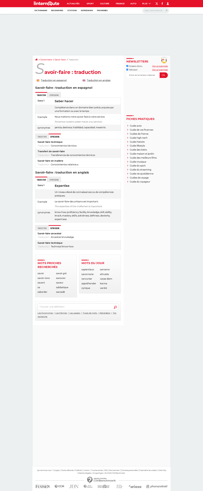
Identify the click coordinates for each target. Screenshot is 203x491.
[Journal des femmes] (42, 486)
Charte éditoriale (67, 470)
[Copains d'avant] (103, 486)
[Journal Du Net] (74, 486)
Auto (133, 3)
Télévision (133, 70)
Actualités (73, 3)
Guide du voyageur (140, 181)
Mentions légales (84, 473)
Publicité (78, 470)
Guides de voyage (139, 177)
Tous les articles (97, 470)
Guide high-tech (139, 138)
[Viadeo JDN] (119, 486)
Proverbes (102, 10)
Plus (145, 3)
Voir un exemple (160, 66)
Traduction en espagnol (54, 80)
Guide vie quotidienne (142, 173)
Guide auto (136, 125)
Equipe (56, 470)
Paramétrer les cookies (147, 470)
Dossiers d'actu (135, 66)
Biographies (57, 10)
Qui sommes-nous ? (45, 470)
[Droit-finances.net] (88, 486)
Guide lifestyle (137, 145)
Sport (90, 3)
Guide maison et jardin (142, 153)
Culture (104, 3)
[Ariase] (135, 486)
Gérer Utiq (162, 470)
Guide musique (138, 161)
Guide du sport (138, 165)
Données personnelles (129, 470)
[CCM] (59, 486)
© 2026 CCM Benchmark (115, 473)
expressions (54, 95)
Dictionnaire (41, 10)
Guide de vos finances (141, 129)
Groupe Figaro (98, 473)
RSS (106, 470)
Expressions (87, 10)
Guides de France (139, 134)
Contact (86, 470)
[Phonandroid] (157, 486)
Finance (120, 3)
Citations (72, 10)
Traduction (41, 136)
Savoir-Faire (60, 59)
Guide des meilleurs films (143, 157)
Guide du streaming (140, 169)
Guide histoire (137, 142)
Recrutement (114, 470)
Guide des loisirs (138, 149)
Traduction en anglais (98, 80)
